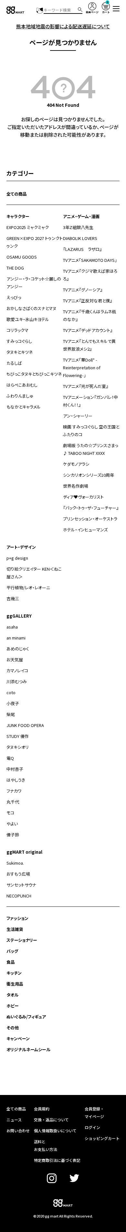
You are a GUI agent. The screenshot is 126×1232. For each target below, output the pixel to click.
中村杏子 (14, 769)
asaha (12, 627)
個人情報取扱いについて (55, 1130)
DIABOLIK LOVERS (80, 238)
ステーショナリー (21, 940)
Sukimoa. (15, 863)
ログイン (92, 1127)
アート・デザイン (21, 547)
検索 (80, 9)
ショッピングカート (102, 1138)
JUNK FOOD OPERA (25, 725)
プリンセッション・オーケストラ (90, 519)
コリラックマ (17, 330)
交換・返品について (51, 1119)
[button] (116, 8)
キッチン (14, 973)
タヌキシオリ (17, 747)
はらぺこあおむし (21, 385)
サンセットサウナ (21, 885)
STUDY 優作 (17, 736)
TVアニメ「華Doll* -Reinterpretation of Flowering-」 (81, 367)
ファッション (17, 918)
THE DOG (15, 268)
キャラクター (17, 216)
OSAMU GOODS (21, 257)
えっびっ (13, 297)
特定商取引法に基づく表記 (57, 1160)
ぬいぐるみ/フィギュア (26, 1017)
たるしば (14, 363)
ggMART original (24, 852)
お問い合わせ (18, 1130)
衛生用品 (14, 984)
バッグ (12, 951)
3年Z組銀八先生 (78, 227)
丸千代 (12, 802)
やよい (12, 824)
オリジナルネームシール (28, 1049)
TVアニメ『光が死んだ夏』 (85, 386)
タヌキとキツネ (19, 352)
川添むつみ (16, 681)
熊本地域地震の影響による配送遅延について (63, 26)
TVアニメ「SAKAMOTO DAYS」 (90, 260)
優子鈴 (12, 835)
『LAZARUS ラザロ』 (82, 249)
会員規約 (41, 1108)
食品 (10, 962)
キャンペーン (18, 1038)
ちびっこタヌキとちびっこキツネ (34, 374)
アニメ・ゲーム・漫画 (81, 216)
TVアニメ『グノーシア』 (82, 290)
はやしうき (15, 780)
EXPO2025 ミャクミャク (27, 227)
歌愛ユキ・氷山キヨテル (27, 319)
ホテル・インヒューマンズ (85, 530)
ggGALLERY (19, 616)
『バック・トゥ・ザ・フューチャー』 (91, 508)
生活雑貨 (14, 929)
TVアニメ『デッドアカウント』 (87, 330)
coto (11, 692)
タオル (12, 995)
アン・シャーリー (77, 416)
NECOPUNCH (18, 896)
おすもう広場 (18, 874)
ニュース (14, 1119)
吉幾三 (12, 598)
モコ (10, 813)
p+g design (17, 558)
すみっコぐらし (19, 341)
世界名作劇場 (75, 486)
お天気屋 (14, 660)
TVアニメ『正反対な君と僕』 (87, 301)
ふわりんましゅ (19, 396)
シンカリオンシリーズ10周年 (88, 475)
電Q (10, 758)
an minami (16, 638)
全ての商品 (16, 194)
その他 (12, 1028)
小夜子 (12, 703)
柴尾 (10, 714)
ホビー (12, 1006)
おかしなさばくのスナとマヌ (31, 308)
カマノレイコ (17, 670)
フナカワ (14, 791)
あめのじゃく (17, 649)
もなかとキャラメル (23, 407)
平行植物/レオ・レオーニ (28, 587)
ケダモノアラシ (76, 464)
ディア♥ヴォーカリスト (83, 497)
